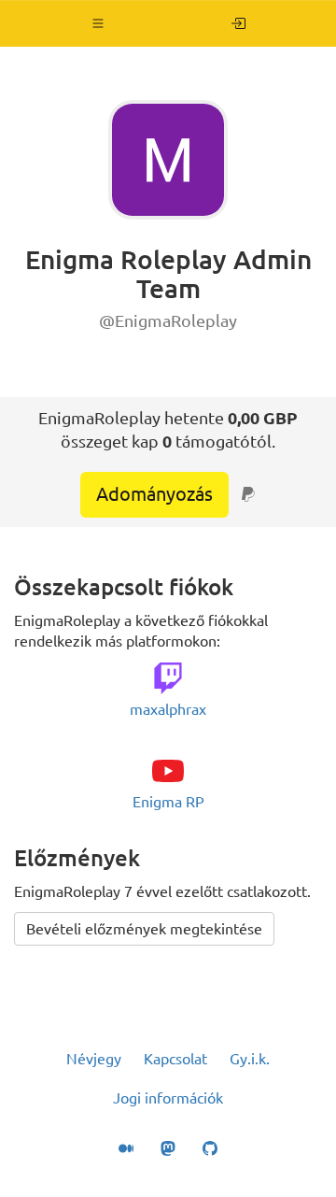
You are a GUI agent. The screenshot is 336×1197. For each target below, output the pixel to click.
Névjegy (93, 1058)
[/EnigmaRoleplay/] (238, 23)
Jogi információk (168, 1098)
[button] (98, 23)
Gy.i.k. (250, 1058)
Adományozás (154, 494)
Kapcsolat (175, 1058)
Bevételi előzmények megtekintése (144, 928)
